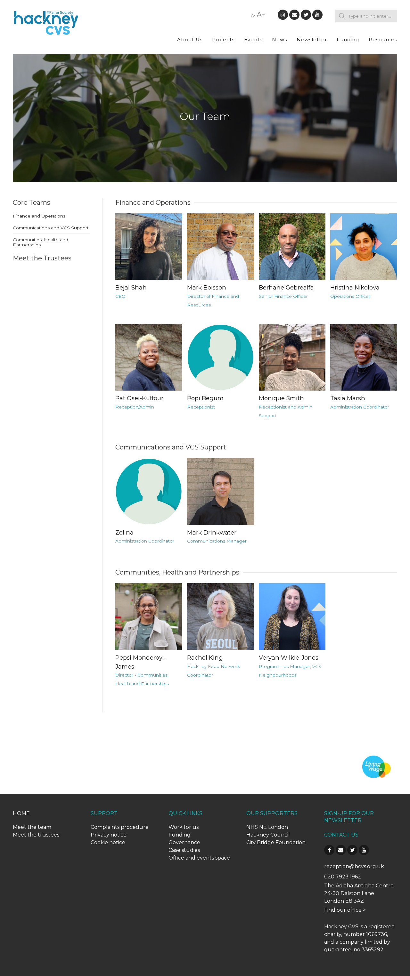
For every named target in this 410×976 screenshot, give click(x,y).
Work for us (183, 827)
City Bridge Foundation (276, 842)
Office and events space (199, 858)
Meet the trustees (36, 835)
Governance (184, 842)
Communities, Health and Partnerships (40, 242)
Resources (383, 40)
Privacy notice (109, 835)
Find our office (343, 910)
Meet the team (32, 827)
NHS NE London (267, 827)
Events (253, 40)
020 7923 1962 (342, 877)
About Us (189, 40)
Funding (348, 40)
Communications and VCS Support (51, 227)
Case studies (184, 850)
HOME (21, 813)
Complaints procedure (120, 827)
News (279, 40)
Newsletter (312, 40)
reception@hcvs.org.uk (354, 866)
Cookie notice (108, 842)
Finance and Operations (39, 215)
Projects (223, 40)
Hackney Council (268, 835)
